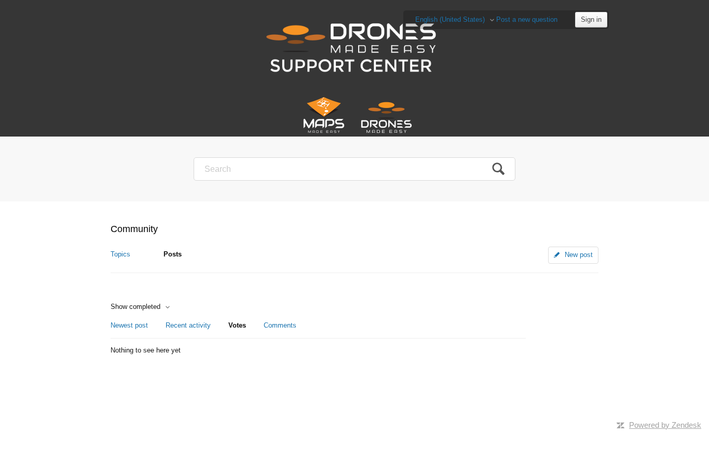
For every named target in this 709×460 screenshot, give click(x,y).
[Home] (354, 46)
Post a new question (526, 19)
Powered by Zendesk (665, 425)
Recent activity (188, 325)
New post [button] (579, 255)
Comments (280, 325)
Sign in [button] (591, 19)
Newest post (129, 325)
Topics (120, 254)
